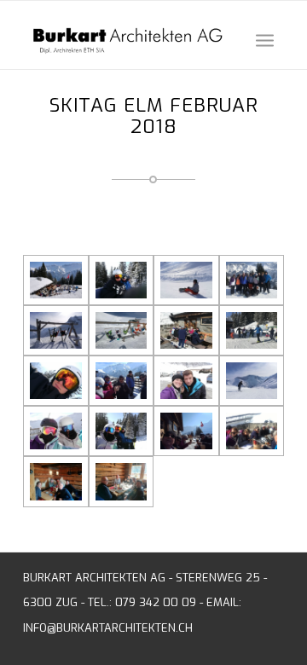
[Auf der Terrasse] (121, 381)
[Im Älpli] (186, 330)
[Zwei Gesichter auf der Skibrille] (56, 381)
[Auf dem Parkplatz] (186, 381)
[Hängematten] (121, 330)
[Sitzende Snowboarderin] (186, 280)
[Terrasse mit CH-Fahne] (56, 280)
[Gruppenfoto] (252, 280)
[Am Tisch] (56, 481)
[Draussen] (186, 431)
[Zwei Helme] (56, 431)
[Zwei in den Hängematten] (56, 330)
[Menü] (265, 39)
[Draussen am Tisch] (252, 431)
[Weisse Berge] (252, 381)
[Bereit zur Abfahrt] (252, 330)
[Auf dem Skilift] (121, 280)
